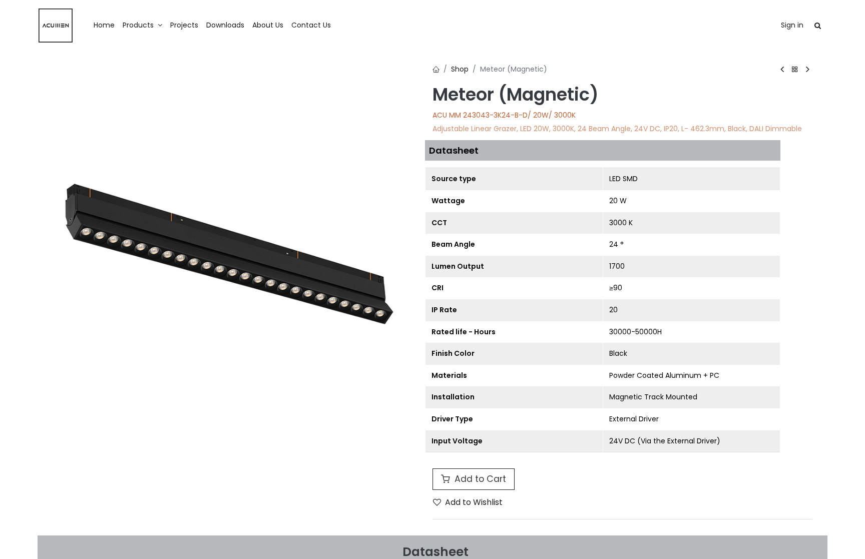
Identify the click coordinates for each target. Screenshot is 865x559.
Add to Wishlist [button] (474, 502)
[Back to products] (795, 70)
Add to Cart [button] (479, 479)
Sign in (792, 25)
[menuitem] (104, 26)
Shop (460, 69)
